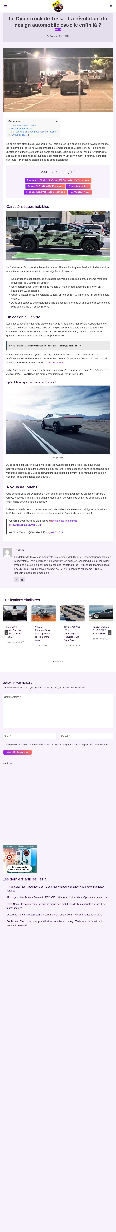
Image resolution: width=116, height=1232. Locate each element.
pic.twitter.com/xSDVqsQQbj (25, 524)
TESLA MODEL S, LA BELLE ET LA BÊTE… (101, 630)
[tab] (53, 661)
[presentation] (15, 613)
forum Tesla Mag (54, 362)
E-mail (65, 736)
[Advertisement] (20, 799)
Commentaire (12, 696)
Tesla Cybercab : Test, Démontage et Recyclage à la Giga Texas (72, 633)
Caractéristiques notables (24, 125)
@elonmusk (71, 520)
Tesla (58, 30)
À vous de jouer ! (20, 135)
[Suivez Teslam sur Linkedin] (22, 579)
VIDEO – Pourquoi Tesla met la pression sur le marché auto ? (43, 633)
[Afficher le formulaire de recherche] (111, 6)
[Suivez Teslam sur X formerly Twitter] (16, 579)
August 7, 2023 (54, 532)
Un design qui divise (21, 128)
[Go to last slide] (6, 632)
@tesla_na (58, 520)
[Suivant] (109, 632)
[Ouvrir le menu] (5, 6)
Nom (7, 736)
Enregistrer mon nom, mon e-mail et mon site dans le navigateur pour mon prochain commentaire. (57, 744)
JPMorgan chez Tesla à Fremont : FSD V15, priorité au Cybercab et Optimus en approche (57, 897)
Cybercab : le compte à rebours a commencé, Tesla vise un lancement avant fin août (54, 914)
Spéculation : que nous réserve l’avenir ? (36, 131)
